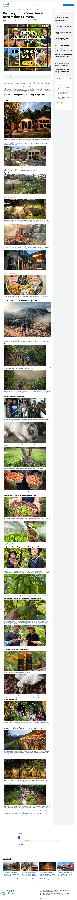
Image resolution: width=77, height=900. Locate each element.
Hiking (59, 89)
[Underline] (25, 840)
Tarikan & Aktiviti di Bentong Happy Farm (63, 88)
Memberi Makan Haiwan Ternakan (64, 91)
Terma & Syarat (43, 898)
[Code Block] (33, 840)
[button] (49, 76)
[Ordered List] (29, 840)
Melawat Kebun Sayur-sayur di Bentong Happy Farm (63, 93)
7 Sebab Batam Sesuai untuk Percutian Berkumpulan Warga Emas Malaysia (62, 71)
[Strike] (27, 840)
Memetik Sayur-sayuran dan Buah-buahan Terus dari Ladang (64, 98)
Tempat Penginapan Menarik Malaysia (19, 9)
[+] (38, 840)
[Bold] (22, 840)
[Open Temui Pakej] (20, 5)
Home (4, 9)
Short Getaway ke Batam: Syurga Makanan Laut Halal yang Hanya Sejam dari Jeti (63, 56)
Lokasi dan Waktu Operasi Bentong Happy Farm (63, 104)
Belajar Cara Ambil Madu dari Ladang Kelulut (63, 100)
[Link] (35, 840)
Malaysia (8, 9)
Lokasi (5, 758)
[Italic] (24, 840)
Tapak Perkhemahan (62, 85)
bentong (6, 820)
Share (36, 20)
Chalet (59, 84)
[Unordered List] (30, 840)
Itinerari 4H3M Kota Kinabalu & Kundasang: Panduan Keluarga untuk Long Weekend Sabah (62, 63)
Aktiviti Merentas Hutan (62, 102)
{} (36, 840)
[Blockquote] (32, 840)
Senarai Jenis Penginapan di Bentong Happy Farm (64, 82)
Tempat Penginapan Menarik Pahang (34, 9)
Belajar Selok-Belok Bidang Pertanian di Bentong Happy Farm (64, 96)
